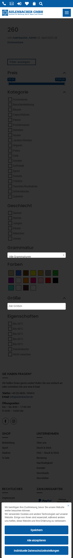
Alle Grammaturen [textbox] (20, 256)
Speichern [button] (37, 530)
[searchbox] (23, 306)
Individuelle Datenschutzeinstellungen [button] (36, 550)
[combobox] (36, 255)
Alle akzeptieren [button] (36, 540)
